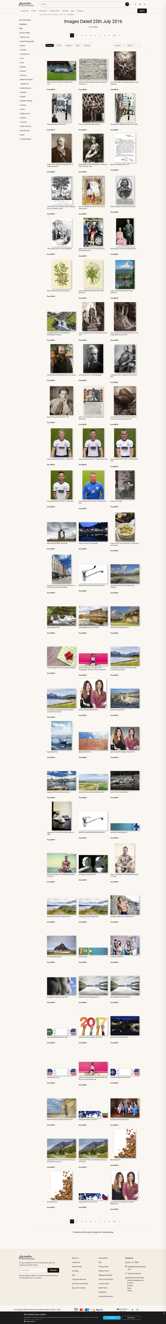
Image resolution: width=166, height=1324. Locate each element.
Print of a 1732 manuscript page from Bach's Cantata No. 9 (93, 83)
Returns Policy (104, 1271)
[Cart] (140, 4)
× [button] (164, 1313)
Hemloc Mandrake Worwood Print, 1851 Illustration (91, 291)
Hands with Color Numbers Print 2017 (90, 1037)
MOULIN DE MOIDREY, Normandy (57, 543)
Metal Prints (103, 1288)
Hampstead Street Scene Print (56, 124)
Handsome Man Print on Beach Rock (122, 916)
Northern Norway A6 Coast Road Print (59, 916)
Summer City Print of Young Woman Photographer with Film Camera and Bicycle (92, 668)
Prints (22, 109)
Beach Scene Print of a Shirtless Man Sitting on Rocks (61, 875)
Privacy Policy (103, 1267)
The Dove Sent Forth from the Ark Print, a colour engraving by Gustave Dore (123, 418)
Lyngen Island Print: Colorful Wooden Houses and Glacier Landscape (61, 1161)
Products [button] (80, 11)
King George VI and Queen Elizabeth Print (123, 249)
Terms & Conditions (106, 1279)
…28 (114, 35)
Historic (23, 71)
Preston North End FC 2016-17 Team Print (60, 459)
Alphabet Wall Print (85, 752)
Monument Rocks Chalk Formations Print (60, 1119)
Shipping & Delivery (105, 1275)
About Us (75, 1258)
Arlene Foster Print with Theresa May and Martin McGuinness (92, 249)
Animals (23, 50)
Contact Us (129, 1258)
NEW (21, 29)
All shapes (50, 45)
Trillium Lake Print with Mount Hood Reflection (121, 291)
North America (25, 88)
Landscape (68, 45)
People (22, 96)
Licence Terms (104, 1284)
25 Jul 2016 (70, 14)
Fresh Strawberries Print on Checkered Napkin (61, 668)
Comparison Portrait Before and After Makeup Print (122, 1203)
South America (25, 126)
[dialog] (83, 1318)
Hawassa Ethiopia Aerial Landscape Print (91, 792)
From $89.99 (51, 89)
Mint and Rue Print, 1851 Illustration (58, 291)
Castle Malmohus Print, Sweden (88, 627)
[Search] (127, 4)
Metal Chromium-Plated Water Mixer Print (92, 585)
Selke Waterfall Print (53, 627)
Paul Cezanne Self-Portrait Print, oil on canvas (61, 375)
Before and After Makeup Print (88, 710)
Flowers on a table (116, 501)
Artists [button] (33, 11)
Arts (22, 58)
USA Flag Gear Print (53, 1077)
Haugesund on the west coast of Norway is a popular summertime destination (61, 586)
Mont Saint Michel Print (54, 957)
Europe (22, 67)
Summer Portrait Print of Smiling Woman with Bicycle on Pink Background (93, 1078)
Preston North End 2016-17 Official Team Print (93, 459)
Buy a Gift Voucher (78, 1288)
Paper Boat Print (52, 752)
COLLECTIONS (24, 33)
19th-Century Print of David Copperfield (59, 249)
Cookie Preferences (106, 1296)
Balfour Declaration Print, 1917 (120, 164)
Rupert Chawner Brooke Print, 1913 (58, 417)
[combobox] (83, 4)
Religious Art (25, 113)
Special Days (25, 131)
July (65, 14)
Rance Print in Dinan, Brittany (119, 792)
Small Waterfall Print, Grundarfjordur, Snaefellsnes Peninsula (58, 334)
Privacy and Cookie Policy (35, 1319)
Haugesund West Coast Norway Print (58, 792)
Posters (23, 105)
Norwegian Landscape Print (87, 874)
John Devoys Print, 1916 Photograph (90, 375)
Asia (22, 63)
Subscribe (53, 1270)
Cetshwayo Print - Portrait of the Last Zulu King (123, 376)
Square (78, 45)
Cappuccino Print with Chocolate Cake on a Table (60, 833)
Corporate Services (79, 1279)
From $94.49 (51, 296)
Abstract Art (24, 37)
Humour (23, 75)
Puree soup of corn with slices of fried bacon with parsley (124, 544)
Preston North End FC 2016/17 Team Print (60, 501)
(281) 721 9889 (133, 1262)
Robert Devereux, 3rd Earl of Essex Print (122, 206)
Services (23, 122)
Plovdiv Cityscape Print (117, 710)
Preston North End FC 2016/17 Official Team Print (92, 502)
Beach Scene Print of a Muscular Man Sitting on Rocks (124, 875)
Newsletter (102, 1292)
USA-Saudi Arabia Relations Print (57, 1037)
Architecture (24, 54)
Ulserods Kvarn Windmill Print (119, 627)
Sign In (142, 11)
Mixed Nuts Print (115, 1160)
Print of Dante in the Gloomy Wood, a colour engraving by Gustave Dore (124, 334)
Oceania (23, 92)
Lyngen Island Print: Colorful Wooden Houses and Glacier (93, 1161)
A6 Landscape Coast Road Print (120, 997)
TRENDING (23, 24)
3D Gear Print (83, 957)
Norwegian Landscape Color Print (57, 997)
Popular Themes (26, 101)
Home (49, 14)
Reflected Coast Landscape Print (89, 997)
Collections (43, 11)
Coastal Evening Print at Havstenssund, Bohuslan (122, 586)
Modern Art (25, 84)
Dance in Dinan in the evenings (88, 543)
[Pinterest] (137, 1311)
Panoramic (87, 45)
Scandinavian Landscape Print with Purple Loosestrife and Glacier (123, 668)
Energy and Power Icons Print (88, 1119)
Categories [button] (25, 11)
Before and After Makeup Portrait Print (122, 752)
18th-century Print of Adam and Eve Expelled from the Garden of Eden (61, 207)
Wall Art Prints (43, 14)
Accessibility (103, 1258)
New (72, 11)
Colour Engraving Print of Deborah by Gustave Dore (93, 334)
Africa (22, 46)
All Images (56, 14)
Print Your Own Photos (80, 1284)
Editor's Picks (54, 11)
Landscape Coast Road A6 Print (89, 916)
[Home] (28, 4)
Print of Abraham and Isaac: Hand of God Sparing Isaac (92, 207)
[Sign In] (145, 4)
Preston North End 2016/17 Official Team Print (60, 83)
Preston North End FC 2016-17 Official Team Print (124, 460)
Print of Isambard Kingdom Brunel (89, 124)
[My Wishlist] (135, 4)
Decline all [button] (131, 1318)
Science (23, 118)
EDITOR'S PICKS (25, 20)
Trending (65, 11)
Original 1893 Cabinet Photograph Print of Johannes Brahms (60, 165)
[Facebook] (132, 1311)
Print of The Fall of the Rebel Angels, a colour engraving (124, 83)
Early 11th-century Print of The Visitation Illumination (91, 418)
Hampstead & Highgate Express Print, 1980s (124, 124)
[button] (62, 1321)
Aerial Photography (27, 41)
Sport (22, 135)
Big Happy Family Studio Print (119, 1119)
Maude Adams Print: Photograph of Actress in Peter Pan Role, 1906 (93, 165)
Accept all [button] (111, 1318)
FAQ (100, 1262)
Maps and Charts (26, 79)
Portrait (59, 45)
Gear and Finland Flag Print (118, 832)
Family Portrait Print (116, 957)
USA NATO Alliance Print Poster (120, 1077)
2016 (61, 14)
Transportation (25, 139)
